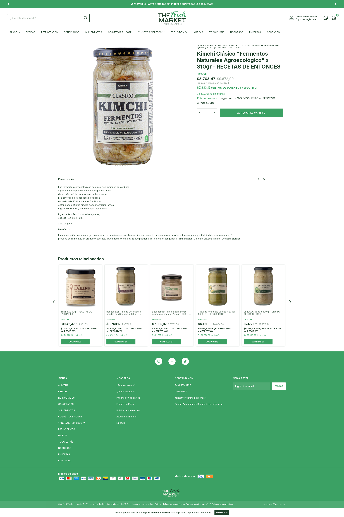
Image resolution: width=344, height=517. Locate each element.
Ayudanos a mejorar (126, 416)
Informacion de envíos (128, 397)
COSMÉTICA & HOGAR (120, 32)
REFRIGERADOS (49, 32)
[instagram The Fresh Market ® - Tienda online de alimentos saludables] (158, 361)
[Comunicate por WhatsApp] (326, 18)
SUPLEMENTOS (93, 32)
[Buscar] (85, 18)
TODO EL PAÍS (216, 32)
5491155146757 (183, 385)
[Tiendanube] (274, 504)
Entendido (222, 512)
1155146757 (181, 391)
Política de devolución (128, 410)
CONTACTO (273, 32)
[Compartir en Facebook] (253, 178)
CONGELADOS (71, 32)
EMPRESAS (255, 32)
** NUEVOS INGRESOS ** (151, 32)
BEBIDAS (30, 32)
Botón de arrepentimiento (222, 504)
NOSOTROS (236, 32)
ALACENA (15, 32)
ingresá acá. (203, 504)
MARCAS (198, 32)
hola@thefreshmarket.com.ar (190, 397)
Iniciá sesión (310, 16)
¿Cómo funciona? (125, 391)
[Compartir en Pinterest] (264, 178)
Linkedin (120, 423)
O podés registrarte (306, 19)
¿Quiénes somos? (125, 385)
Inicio (199, 45)
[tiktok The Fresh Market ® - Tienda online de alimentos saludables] (185, 361)
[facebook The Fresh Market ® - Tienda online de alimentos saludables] (172, 361)
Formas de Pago (125, 404)
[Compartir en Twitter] (258, 178)
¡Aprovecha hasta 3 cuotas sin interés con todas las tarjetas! (172, 4)
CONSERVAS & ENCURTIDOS (230, 45)
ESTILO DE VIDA (179, 32)
